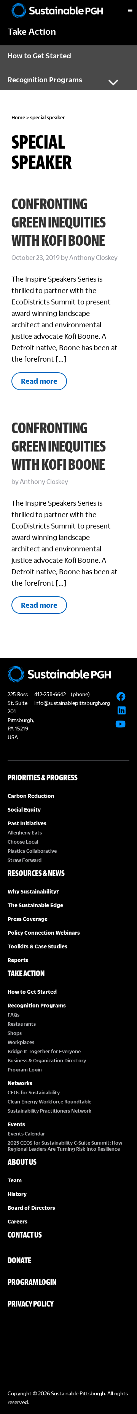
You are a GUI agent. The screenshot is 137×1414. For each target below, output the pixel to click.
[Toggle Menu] (123, 10)
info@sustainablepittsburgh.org (72, 703)
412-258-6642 (50, 694)
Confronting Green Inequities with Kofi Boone (58, 222)
